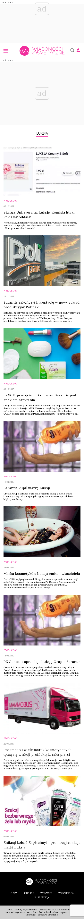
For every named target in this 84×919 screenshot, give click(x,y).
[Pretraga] (71, 50)
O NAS (14, 893)
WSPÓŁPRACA (66, 893)
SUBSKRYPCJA (42, 897)
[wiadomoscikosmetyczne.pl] (42, 51)
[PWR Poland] (42, 881)
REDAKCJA (29, 893)
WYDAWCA (46, 893)
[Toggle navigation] (5, 50)
